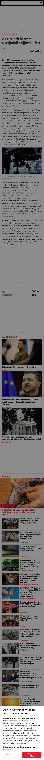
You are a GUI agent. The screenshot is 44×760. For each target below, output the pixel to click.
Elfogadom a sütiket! (31, 755)
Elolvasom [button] (7, 749)
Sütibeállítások (11, 755)
